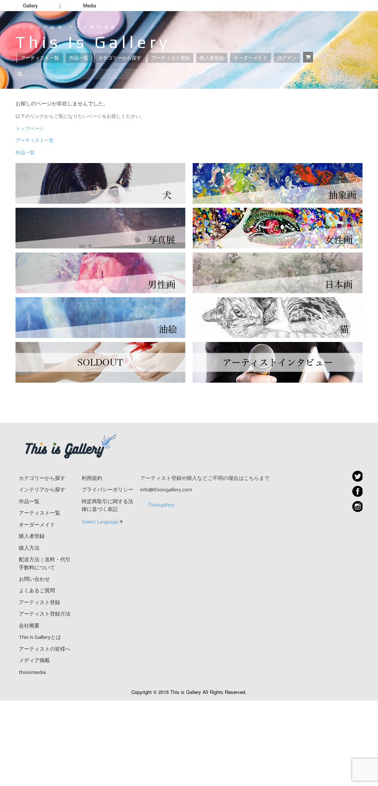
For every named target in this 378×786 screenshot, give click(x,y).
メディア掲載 (34, 660)
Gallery (30, 5)
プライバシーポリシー (107, 489)
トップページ (30, 128)
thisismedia (32, 672)
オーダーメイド (250, 58)
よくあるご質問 (37, 590)
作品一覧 (78, 58)
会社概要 (29, 626)
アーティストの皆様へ (45, 649)
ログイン (286, 58)
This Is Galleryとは (40, 637)
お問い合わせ (34, 579)
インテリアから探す (42, 489)
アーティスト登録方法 (45, 614)
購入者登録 (212, 58)
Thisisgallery (161, 504)
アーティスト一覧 (40, 58)
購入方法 (29, 548)
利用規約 (92, 478)
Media (89, 5)
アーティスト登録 (170, 58)
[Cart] (308, 57)
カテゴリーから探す (119, 58)
